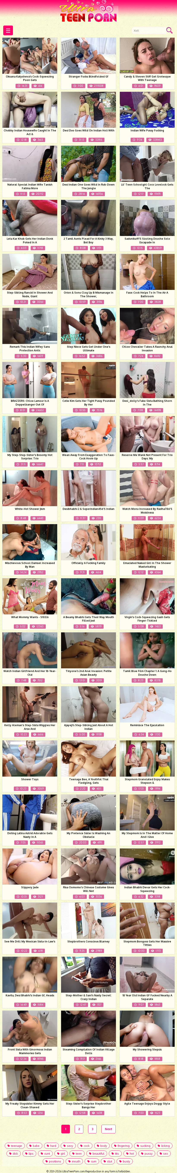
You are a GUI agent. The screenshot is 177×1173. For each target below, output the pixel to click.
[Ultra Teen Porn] (88, 11)
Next (108, 1129)
